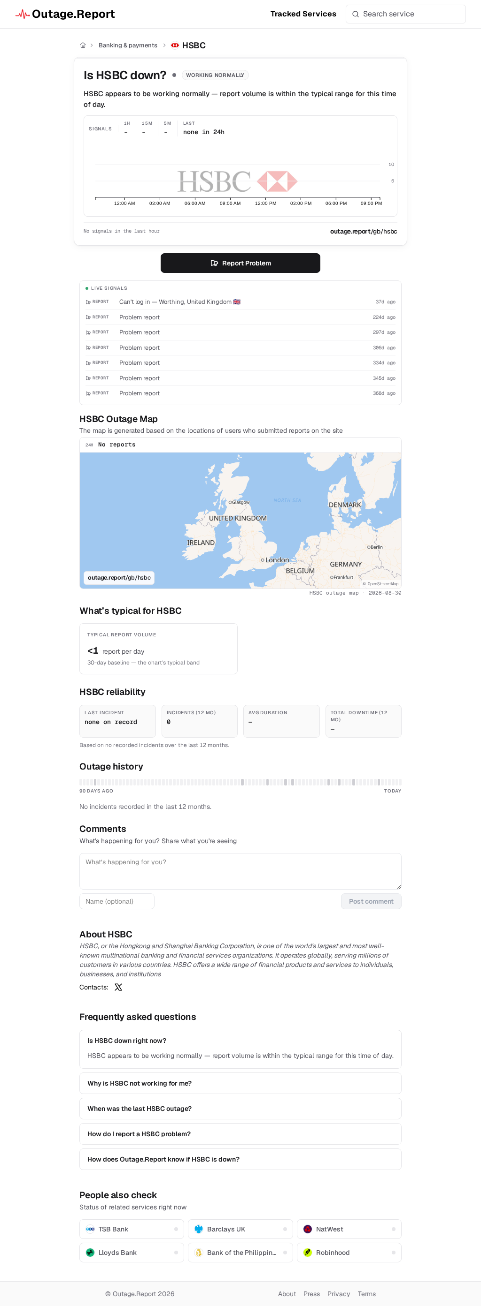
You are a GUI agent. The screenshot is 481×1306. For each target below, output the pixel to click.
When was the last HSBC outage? (139, 1108)
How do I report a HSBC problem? (139, 1134)
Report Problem (246, 263)
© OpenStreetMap (380, 584)
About (287, 1294)
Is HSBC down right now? (126, 1040)
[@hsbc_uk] (118, 987)
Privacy (338, 1294)
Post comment (371, 901)
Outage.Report (73, 14)
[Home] (83, 45)
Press (311, 1294)
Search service (388, 14)
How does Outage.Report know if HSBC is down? (163, 1159)
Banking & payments (128, 45)
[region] (240, 521)
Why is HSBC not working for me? (139, 1083)
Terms (367, 1294)
